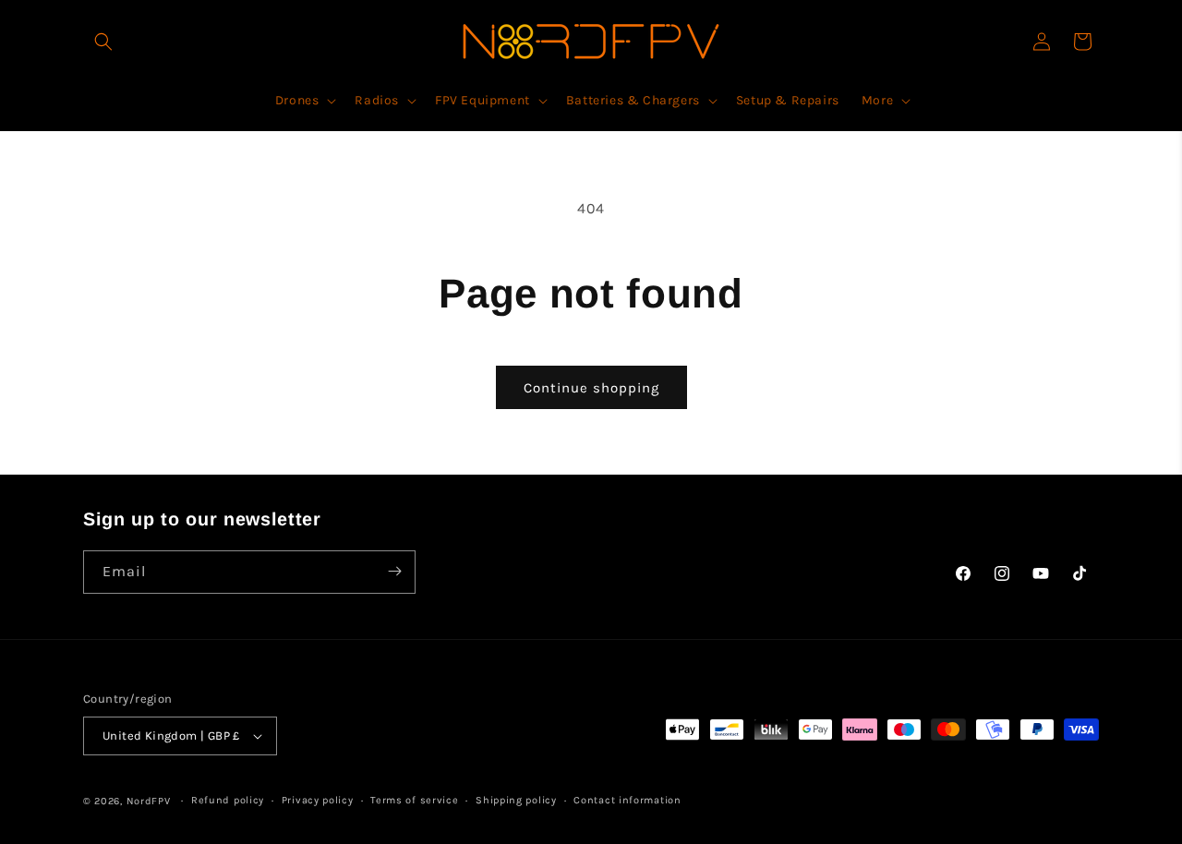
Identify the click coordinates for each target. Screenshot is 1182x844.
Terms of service (414, 800)
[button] (103, 41)
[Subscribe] (394, 571)
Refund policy (227, 800)
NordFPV (149, 801)
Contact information (627, 800)
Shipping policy (516, 800)
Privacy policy (318, 800)
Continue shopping (591, 388)
